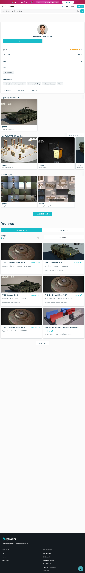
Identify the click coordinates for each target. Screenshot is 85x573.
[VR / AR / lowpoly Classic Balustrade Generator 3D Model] (19, 153)
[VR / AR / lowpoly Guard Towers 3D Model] (19, 192)
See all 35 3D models (42, 214)
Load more (42, 343)
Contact (63, 41)
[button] (78, 11)
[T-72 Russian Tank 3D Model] (19, 115)
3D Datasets (46, 557)
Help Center (5, 560)
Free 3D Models (48, 564)
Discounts (46, 571)
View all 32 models (75, 135)
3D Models (21, 230)
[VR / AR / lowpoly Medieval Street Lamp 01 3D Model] (56, 153)
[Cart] (67, 6)
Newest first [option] (62, 237)
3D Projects (63, 230)
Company (4, 550)
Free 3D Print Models (49, 567)
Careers (4, 557)
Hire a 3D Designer (48, 560)
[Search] (82, 11)
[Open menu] (2, 6)
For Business (47, 553)
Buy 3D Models (47, 550)
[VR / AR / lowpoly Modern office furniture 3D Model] (56, 192)
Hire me (23, 41)
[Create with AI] (62, 6)
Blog (3, 553)
